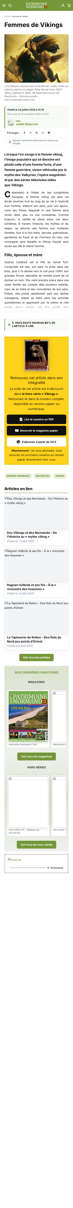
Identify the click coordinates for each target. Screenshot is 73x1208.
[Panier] (69, 5)
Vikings (60, 476)
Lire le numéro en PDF (39, 419)
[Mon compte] (63, 5)
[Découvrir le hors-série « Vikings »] (36, 356)
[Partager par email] (49, 132)
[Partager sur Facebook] (24, 132)
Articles (7, 16)
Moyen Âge (42, 476)
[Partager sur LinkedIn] (36, 132)
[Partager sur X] (30, 132)
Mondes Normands (18, 476)
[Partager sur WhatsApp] (42, 132)
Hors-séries (36, 767)
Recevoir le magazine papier (39, 430)
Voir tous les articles (36, 657)
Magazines (36, 682)
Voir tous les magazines (36, 756)
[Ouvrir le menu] (4, 5)
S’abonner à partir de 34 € (39, 442)
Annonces (57, 867)
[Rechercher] (10, 5)
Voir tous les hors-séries (36, 844)
